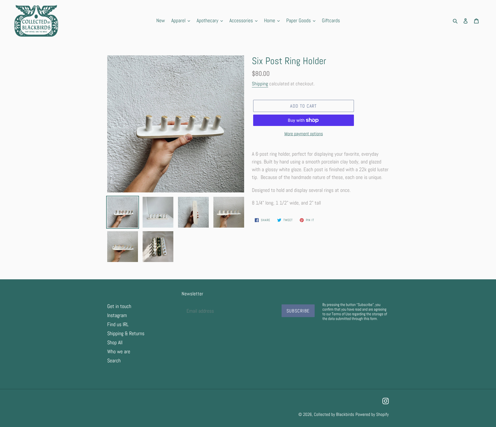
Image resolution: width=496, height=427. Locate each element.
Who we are (118, 351)
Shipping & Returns (125, 333)
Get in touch (119, 306)
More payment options (303, 134)
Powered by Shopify (372, 414)
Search (114, 360)
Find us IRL (117, 324)
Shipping (260, 83)
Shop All (114, 342)
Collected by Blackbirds (334, 414)
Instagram (117, 315)
